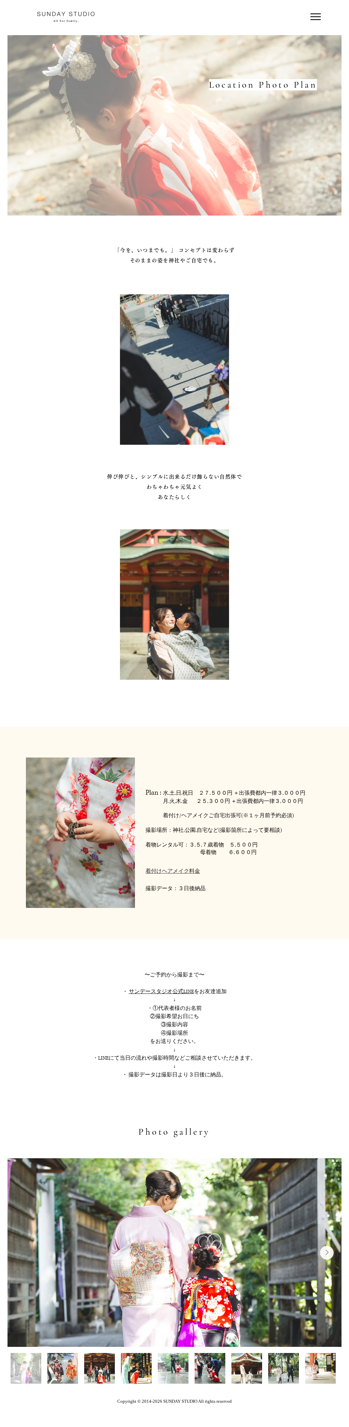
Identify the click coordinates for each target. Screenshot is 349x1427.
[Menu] (315, 16)
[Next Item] (327, 1253)
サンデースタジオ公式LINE (161, 991)
